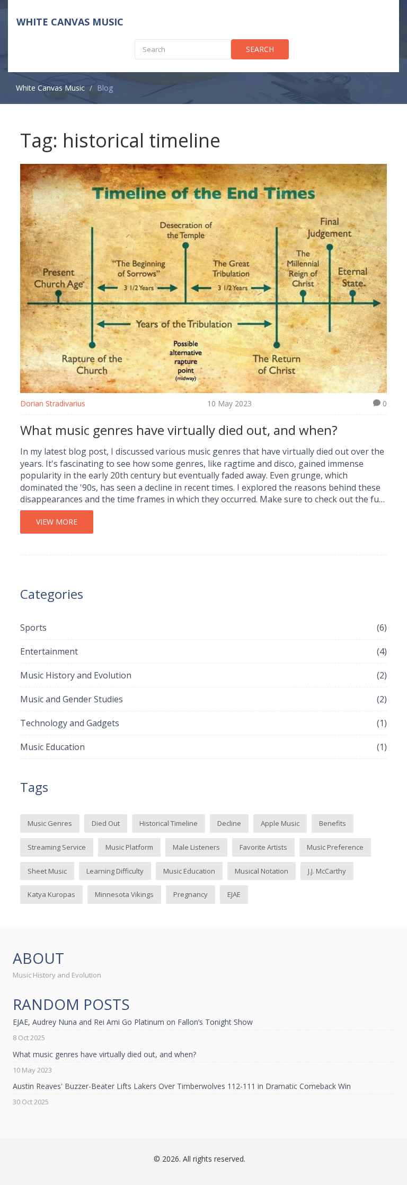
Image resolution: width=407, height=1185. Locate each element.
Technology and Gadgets (203, 723)
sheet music (47, 871)
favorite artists (263, 847)
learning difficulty (115, 871)
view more (56, 522)
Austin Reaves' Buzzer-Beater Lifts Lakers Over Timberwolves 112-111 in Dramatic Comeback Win (182, 1086)
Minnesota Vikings (124, 894)
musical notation (261, 871)
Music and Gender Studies (203, 699)
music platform (129, 847)
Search (260, 49)
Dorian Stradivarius (52, 403)
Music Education (203, 747)
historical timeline (168, 823)
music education (189, 871)
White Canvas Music (69, 21)
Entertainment (203, 651)
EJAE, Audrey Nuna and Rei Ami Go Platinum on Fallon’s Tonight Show (133, 1022)
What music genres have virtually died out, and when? (179, 430)
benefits (332, 823)
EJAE (234, 894)
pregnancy (190, 894)
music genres (50, 823)
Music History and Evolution (203, 675)
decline (229, 823)
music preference (335, 847)
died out (106, 823)
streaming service (57, 847)
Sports (203, 627)
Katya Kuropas (51, 894)
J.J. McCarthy (327, 871)
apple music (280, 823)
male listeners (196, 847)
